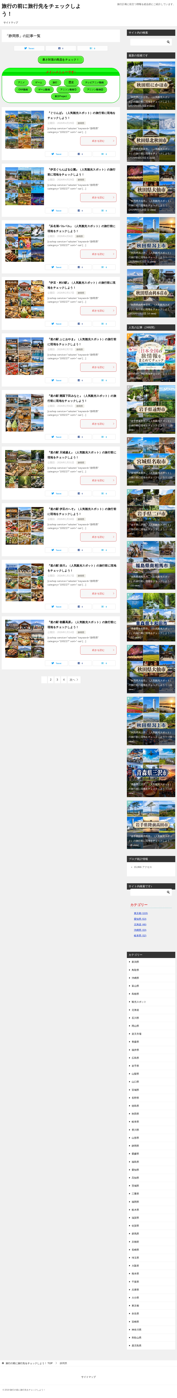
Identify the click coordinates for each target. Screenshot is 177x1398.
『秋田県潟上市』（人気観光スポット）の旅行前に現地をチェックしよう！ (150, 257)
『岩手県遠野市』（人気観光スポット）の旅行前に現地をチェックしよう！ (151, 425)
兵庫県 (135, 1289)
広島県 (135, 1057)
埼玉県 (135, 1257)
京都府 (135, 1241)
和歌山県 (136, 1337)
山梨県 (135, 1073)
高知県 (135, 1177)
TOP (29, 1363)
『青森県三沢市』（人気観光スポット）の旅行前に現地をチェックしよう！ (150, 788)
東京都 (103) (141, 913)
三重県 (135, 1193)
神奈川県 (136, 1329)
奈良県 (135, 1313)
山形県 (135, 1137)
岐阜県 (135, 1121)
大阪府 (135, 1265)
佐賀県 (135, 1225)
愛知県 (135, 1169)
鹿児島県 (136, 1345)
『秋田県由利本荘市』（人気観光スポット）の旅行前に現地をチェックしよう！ (150, 309)
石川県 (135, 1017)
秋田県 (135, 1113)
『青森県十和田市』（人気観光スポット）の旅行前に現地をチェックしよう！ (150, 633)
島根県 (135, 993)
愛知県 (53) (140, 919)
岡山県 (135, 1025)
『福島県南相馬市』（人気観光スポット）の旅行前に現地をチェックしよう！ (150, 581)
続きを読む (98, 140)
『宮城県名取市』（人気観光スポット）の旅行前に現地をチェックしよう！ (151, 477)
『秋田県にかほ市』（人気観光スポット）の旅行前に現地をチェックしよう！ (150, 101)
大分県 (135, 1297)
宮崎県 (135, 1321)
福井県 (135, 1049)
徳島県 (135, 1105)
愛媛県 (135, 1153)
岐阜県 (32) (140, 935)
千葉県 (135, 1281)
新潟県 (135, 961)
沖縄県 (135, 978)
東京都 (135, 1305)
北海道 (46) (140, 924)
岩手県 (135, 1065)
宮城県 (135, 1089)
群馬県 (135, 1233)
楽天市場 (136, 1033)
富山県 (135, 985)
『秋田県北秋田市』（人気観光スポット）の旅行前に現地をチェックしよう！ (150, 153)
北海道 (135, 1010)
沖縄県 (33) (140, 930)
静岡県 (81, 123)
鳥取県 (135, 970)
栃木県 (135, 1209)
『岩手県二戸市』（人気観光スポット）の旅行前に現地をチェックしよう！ (151, 529)
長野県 (135, 1097)
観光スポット (139, 1001)
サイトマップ (10, 22)
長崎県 (135, 1249)
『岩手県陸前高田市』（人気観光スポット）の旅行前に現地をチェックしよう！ (150, 840)
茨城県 (135, 1185)
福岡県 (135, 1201)
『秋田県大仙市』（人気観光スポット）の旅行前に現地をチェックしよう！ (150, 205)
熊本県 (135, 1273)
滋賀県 (135, 1217)
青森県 (135, 1041)
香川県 (135, 1129)
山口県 (135, 1081)
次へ (72, 679)
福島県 (135, 1161)
